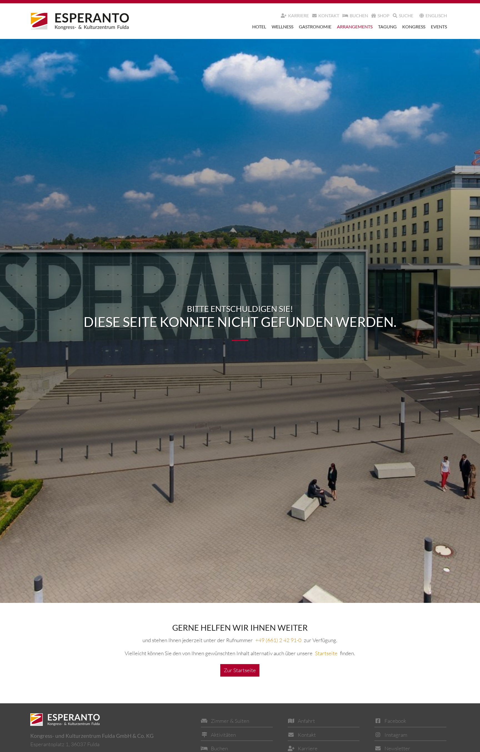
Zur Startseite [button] (240, 670)
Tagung (387, 26)
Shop (383, 15)
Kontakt (328, 15)
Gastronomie (315, 26)
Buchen (359, 15)
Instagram (395, 734)
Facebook (395, 721)
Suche (406, 15)
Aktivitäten (223, 734)
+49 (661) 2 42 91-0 (278, 640)
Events (439, 26)
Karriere (298, 15)
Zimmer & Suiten (230, 721)
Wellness (282, 26)
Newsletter (397, 748)
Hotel (259, 26)
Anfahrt (306, 721)
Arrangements (354, 26)
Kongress (413, 26)
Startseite (326, 653)
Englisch (436, 15)
